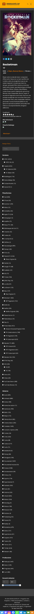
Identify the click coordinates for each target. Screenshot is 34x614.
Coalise (7, 235)
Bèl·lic (7, 412)
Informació (17, 602)
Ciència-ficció (9, 419)
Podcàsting (8, 517)
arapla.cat (5, 606)
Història (8, 492)
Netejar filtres (6, 144)
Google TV (8, 266)
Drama (8, 468)
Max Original (10, 294)
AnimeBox (8, 211)
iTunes (8, 277)
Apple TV (8, 214)
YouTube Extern (10, 381)
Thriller (8, 548)
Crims (7, 437)
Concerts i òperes (11, 430)
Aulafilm (8, 221)
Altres (7, 207)
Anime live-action (10, 405)
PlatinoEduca (9, 319)
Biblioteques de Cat (11, 228)
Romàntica (9, 527)
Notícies (7, 513)
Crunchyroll (8, 239)
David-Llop (19, 608)
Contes (7, 433)
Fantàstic (8, 485)
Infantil (8, 496)
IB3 (6, 273)
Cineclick (8, 232)
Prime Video (9, 326)
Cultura (8, 444)
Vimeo (7, 378)
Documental (10, 461)
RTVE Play (8, 360)
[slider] (3, 585)
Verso (7, 374)
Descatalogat (9, 246)
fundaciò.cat (18, 604)
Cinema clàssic (10, 423)
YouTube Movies (10, 385)
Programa (9, 568)
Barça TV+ (8, 225)
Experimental (9, 482)
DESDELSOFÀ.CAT (14, 598)
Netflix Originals (12, 311)
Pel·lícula (8, 562)
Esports (8, 478)
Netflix (7, 308)
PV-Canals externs (13, 332)
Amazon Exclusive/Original (15, 329)
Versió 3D (8, 187)
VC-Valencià (11, 169)
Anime (7, 402)
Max (7, 291)
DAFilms (7, 242)
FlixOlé (7, 263)
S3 (8, 367)
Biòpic (10, 71)
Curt (7, 572)
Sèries (7, 531)
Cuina (7, 440)
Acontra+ (8, 204)
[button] (4, 59)
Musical (15, 71)
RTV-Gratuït (10, 346)
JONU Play (8, 280)
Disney (7, 454)
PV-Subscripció (12, 339)
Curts (7, 447)
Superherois (9, 534)
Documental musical (11, 464)
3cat (7, 197)
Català (8, 166)
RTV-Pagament (12, 350)
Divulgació (9, 457)
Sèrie (7, 565)
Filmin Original (11, 259)
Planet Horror (9, 315)
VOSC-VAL (10, 162)
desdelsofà (8, 451)
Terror (8, 544)
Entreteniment (9, 471)
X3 (8, 371)
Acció (7, 395)
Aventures (9, 409)
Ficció (7, 489)
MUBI (6, 305)
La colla (7, 284)
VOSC (8, 159)
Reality (7, 524)
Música (21, 71)
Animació (8, 398)
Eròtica (7, 475)
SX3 (7, 364)
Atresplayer (8, 218)
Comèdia (9, 426)
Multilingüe (9, 176)
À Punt (7, 200)
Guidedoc (8, 270)
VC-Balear (10, 173)
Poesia (7, 520)
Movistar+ (9, 298)
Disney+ (8, 249)
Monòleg (7, 503)
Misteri (8, 499)
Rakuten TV (9, 343)
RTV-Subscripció (12, 353)
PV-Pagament (11, 336)
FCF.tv (6, 253)
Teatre (7, 541)
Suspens (8, 538)
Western (8, 551)
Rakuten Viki (9, 357)
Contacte (26, 600)
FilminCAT (9, 256)
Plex (6, 322)
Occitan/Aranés (10, 183)
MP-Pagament (12, 301)
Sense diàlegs (9, 180)
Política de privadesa (17, 600)
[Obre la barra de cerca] (27, 4)
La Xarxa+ (8, 287)
